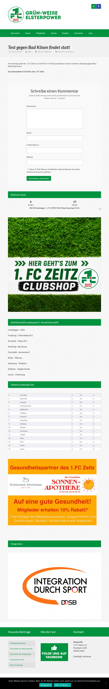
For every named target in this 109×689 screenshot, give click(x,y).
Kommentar (32, 106)
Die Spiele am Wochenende (21, 648)
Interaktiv (78, 33)
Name (29, 133)
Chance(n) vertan (17, 659)
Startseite (15, 33)
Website (30, 157)
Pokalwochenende (17, 643)
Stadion (65, 33)
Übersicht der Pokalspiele (20, 654)
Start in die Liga (16, 665)
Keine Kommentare (66, 51)
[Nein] (105, 683)
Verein (54, 33)
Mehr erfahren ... (62, 685)
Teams (28, 33)
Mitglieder (40, 33)
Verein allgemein (45, 51)
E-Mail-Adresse (33, 145)
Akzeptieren (46, 685)
